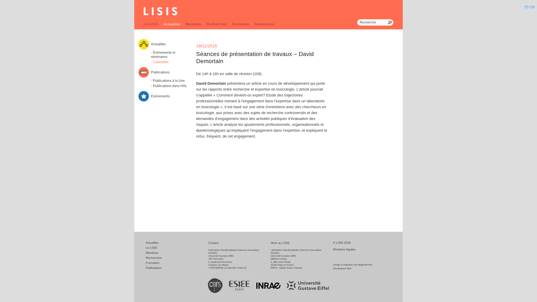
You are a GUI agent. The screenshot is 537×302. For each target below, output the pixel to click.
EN (533, 6)
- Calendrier (160, 62)
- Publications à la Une (168, 80)
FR (526, 6)
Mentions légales (344, 249)
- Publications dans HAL (169, 86)
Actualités (172, 24)
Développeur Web (342, 268)
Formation (240, 24)
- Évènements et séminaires (163, 55)
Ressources (265, 24)
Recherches (217, 24)
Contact (213, 243)
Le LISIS (151, 24)
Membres (193, 24)
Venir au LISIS (280, 243)
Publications (154, 267)
